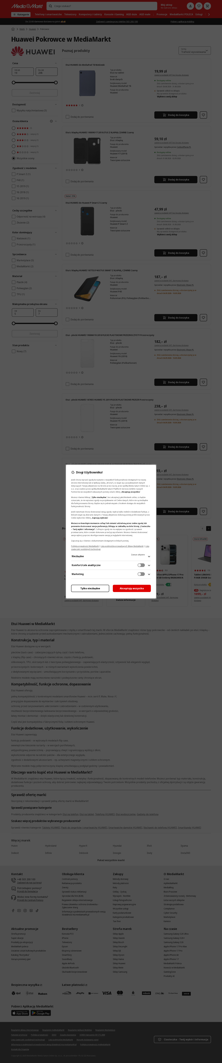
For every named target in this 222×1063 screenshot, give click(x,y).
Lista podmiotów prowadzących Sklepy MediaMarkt (122, 546)
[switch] (141, 565)
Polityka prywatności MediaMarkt (85, 546)
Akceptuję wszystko (132, 588)
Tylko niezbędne (90, 588)
